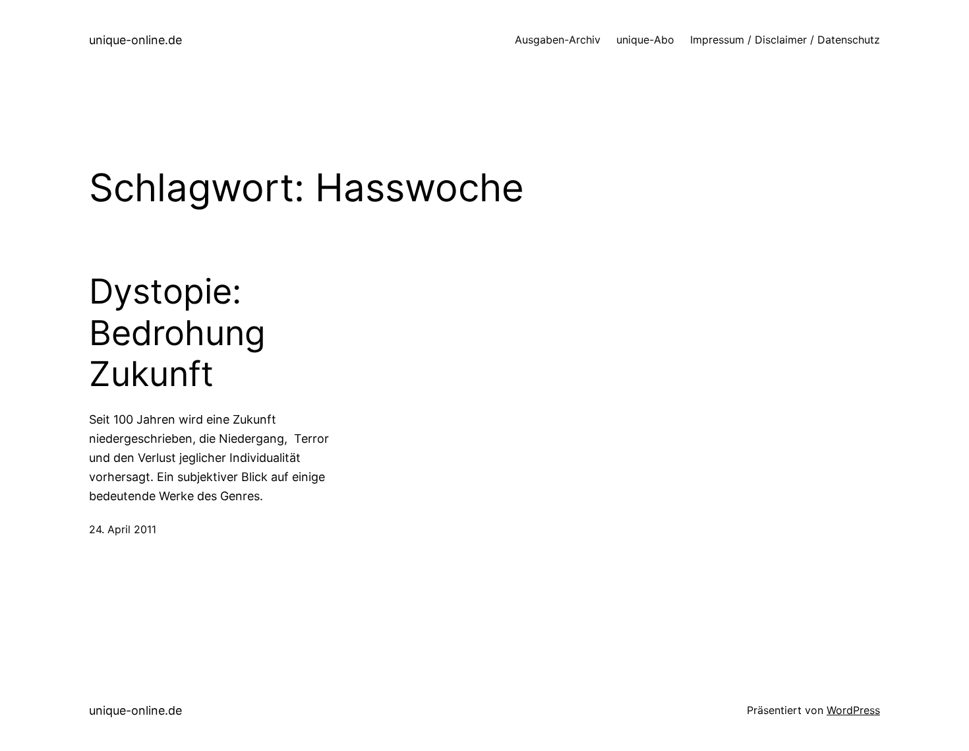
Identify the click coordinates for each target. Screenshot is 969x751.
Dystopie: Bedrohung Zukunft (177, 333)
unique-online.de (135, 40)
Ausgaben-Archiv (558, 39)
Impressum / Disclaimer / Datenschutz (785, 39)
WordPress (853, 710)
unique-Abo (645, 39)
